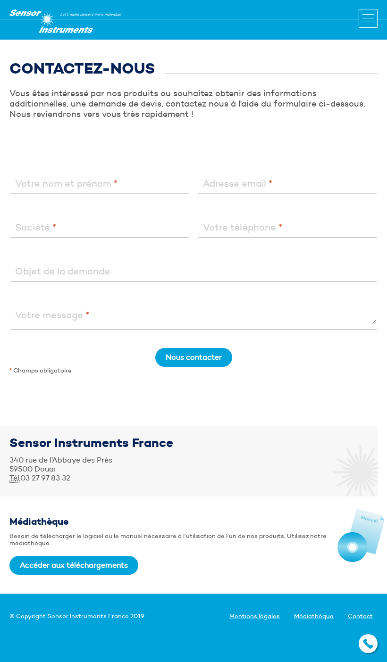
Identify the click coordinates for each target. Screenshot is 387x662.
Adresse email (237, 183)
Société (35, 227)
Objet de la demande (62, 271)
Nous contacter (194, 357)
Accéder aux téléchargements (74, 565)
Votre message (52, 315)
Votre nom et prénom (66, 183)
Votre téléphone (242, 227)
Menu (368, 18)
